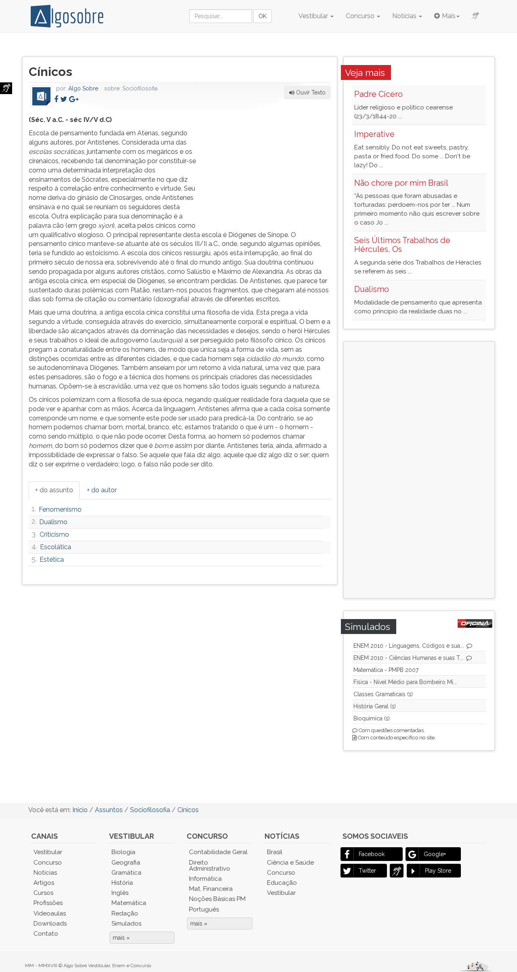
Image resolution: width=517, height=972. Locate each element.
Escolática (55, 547)
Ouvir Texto (310, 92)
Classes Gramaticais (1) (383, 694)
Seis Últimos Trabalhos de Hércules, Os (402, 244)
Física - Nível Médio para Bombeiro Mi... (405, 682)
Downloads (50, 923)
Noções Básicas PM (217, 899)
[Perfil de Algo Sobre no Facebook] (56, 99)
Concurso (361, 16)
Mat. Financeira (211, 888)
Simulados (126, 923)
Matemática (128, 903)
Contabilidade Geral (218, 852)
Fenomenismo (60, 509)
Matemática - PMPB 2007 (385, 670)
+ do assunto (54, 490)
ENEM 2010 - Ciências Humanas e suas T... (408, 658)
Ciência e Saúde (290, 862)
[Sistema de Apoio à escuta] (6, 88)
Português (204, 909)
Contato (46, 933)
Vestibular (314, 16)
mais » (121, 937)
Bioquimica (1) (371, 718)
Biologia (123, 852)
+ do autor (102, 490)
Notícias (405, 16)
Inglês (119, 892)
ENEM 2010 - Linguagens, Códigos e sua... (408, 645)
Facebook (372, 854)
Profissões (48, 903)
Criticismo (54, 534)
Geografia (125, 862)
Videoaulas (50, 913)
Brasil (274, 852)
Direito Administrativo (209, 865)
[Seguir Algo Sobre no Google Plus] (73, 99)
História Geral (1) (374, 706)
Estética (52, 559)
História (122, 882)
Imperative (374, 134)
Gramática (126, 872)
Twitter (367, 870)
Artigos (44, 882)
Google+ (435, 854)
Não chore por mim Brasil (401, 183)
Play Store (438, 870)
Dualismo (53, 522)
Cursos (43, 892)
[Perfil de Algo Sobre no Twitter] (63, 99)
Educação (282, 882)
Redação (124, 913)
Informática (205, 878)
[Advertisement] (270, 165)
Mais (449, 16)
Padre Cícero (378, 94)
